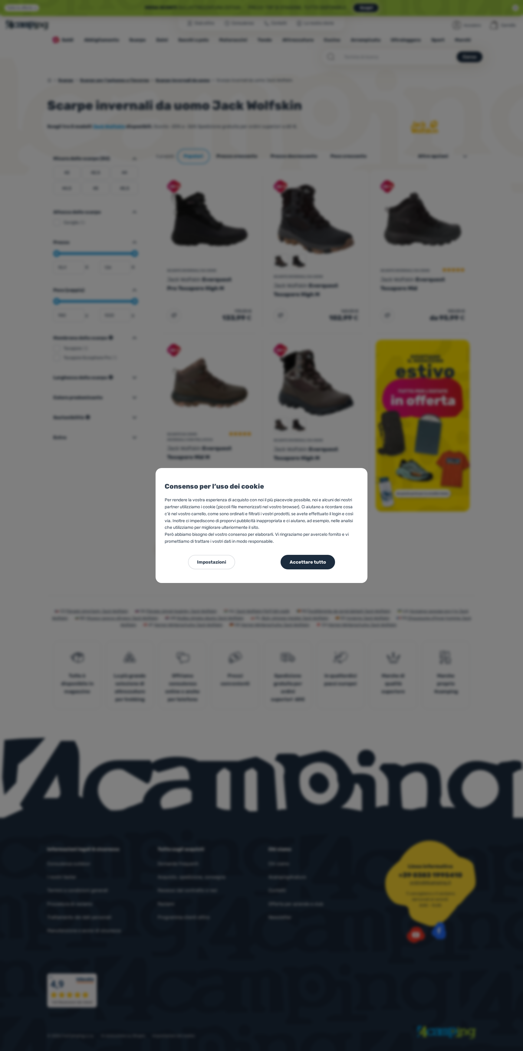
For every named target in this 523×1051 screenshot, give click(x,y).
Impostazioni (211, 562)
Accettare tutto (308, 562)
